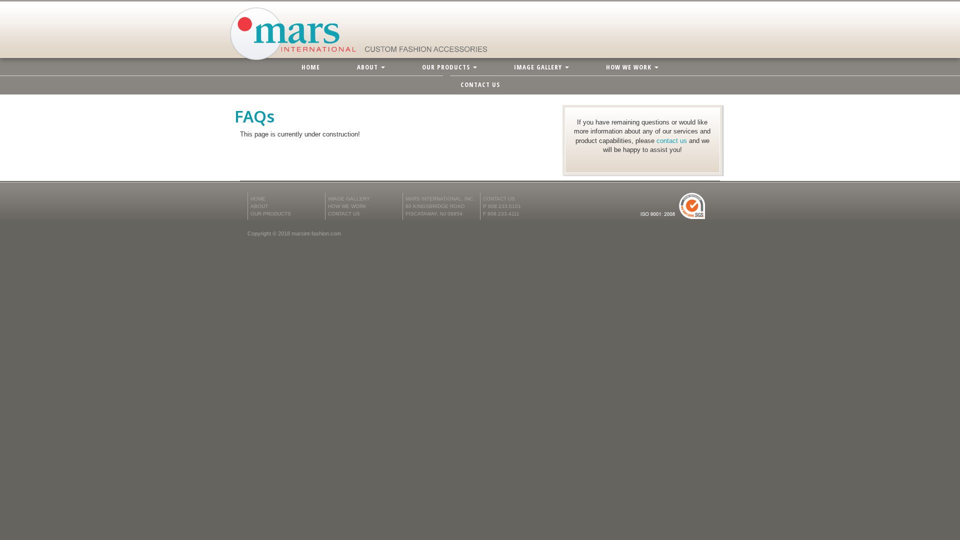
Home (311, 67)
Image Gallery (539, 67)
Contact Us (480, 84)
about (368, 67)
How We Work (630, 67)
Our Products (447, 67)
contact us (672, 140)
